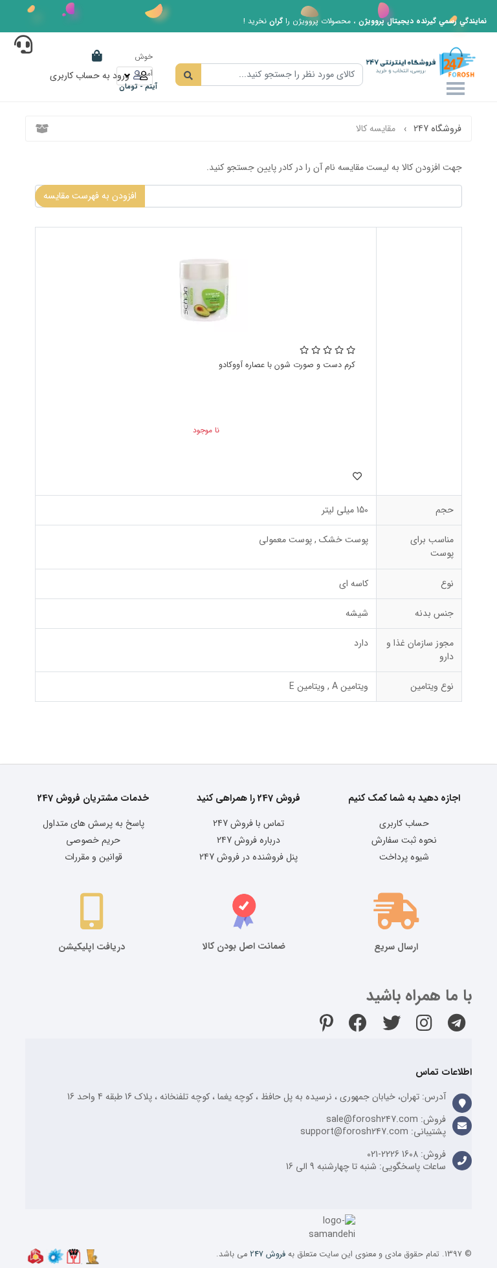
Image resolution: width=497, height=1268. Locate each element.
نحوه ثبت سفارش (404, 840)
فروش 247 (267, 1254)
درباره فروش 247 (248, 840)
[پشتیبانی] (23, 47)
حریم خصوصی (93, 840)
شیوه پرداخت (404, 857)
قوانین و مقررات (93, 857)
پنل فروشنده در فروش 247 (248, 857)
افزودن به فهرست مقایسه (90, 196)
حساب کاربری (404, 823)
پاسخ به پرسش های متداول (93, 823)
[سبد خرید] (96, 55)
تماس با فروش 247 (248, 823)
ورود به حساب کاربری (89, 76)
